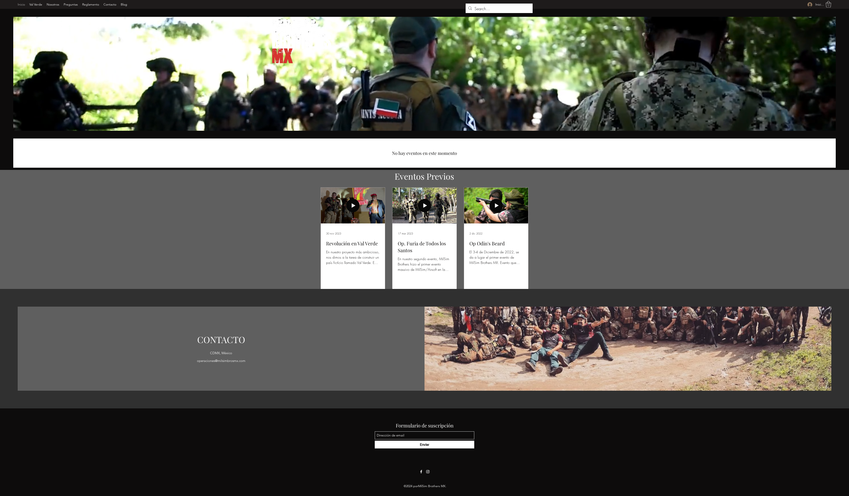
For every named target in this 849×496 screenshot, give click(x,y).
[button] (828, 4)
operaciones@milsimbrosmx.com (221, 361)
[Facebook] (421, 471)
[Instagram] (428, 471)
